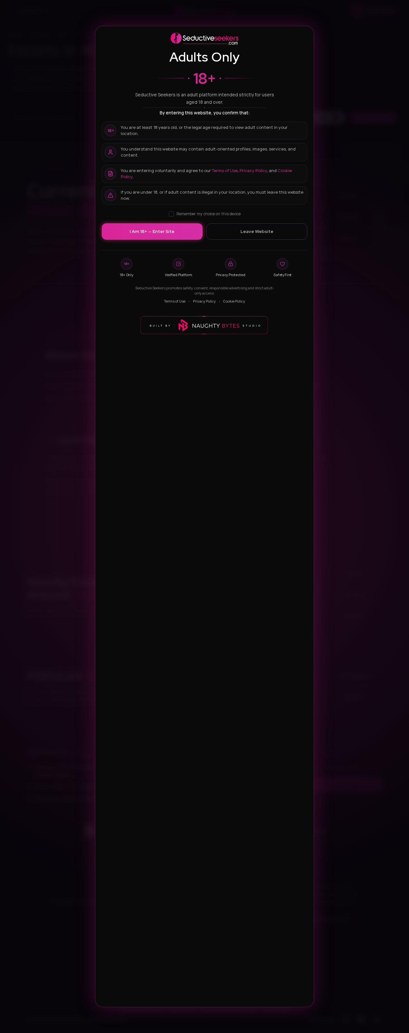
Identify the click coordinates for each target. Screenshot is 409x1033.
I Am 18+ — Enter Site (152, 231)
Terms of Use (225, 170)
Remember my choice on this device (208, 214)
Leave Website (257, 231)
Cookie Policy (234, 301)
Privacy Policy (253, 170)
